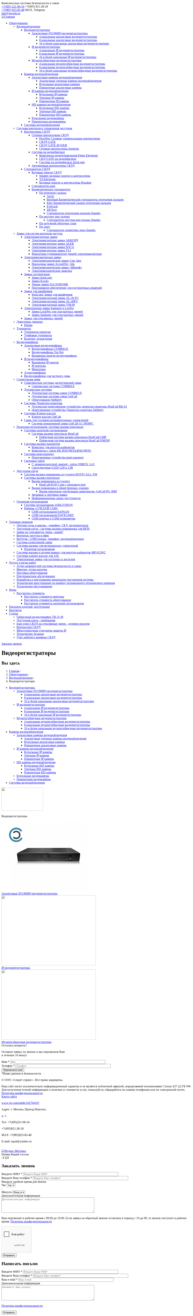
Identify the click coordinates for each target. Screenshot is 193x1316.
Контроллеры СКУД (37, 131)
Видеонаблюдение (28, 26)
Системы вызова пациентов (42, 443)
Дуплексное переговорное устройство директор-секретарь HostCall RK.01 (79, 406)
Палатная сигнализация (39, 549)
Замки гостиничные (37, 274)
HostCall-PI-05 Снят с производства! (62, 484)
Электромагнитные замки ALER (53, 243)
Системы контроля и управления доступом (44, 128)
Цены (12, 589)
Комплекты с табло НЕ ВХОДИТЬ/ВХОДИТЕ (61, 450)
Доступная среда (27, 471)
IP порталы (39, 365)
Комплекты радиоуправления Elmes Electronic (68, 155)
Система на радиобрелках (48, 152)
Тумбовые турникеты (38, 335)
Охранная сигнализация (32, 501)
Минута (7, 1192)
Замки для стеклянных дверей (43, 318)
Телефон (8, 1065)
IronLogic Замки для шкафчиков (52, 294)
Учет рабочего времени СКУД (36, 637)
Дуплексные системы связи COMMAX (57, 393)
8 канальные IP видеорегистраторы (61, 53)
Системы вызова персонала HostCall (55, 433)
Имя (5, 1061)
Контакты (15, 610)
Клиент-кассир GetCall (46, 416)
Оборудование (18, 23)
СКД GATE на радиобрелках (57, 158)
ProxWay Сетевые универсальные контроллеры (69, 138)
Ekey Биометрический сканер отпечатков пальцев (79, 203)
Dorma (28, 325)
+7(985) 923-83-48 (13, 9)
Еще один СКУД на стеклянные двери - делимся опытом (53, 623)
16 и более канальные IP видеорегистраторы (67, 57)
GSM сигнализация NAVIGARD (53, 515)
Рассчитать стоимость (31, 593)
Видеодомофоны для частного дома (47, 376)
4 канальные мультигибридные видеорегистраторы (72, 63)
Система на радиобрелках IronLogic (62, 162)
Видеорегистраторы (37, 29)
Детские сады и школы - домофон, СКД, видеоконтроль (52, 525)
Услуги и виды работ (22, 562)
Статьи (13, 613)
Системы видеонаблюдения (42, 124)
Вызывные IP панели (45, 362)
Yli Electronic (47, 179)
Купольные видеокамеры (48, 118)
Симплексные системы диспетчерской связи (52, 382)
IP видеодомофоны (36, 359)
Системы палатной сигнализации (45, 430)
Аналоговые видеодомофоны (43, 345)
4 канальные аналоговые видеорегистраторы (68, 36)
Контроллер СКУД (29, 627)
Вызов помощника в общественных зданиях (60, 488)
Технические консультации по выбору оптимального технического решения (66, 583)
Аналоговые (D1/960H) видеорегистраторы (60, 33)
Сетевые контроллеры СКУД (50, 135)
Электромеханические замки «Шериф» (57, 267)
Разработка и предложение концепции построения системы (55, 579)
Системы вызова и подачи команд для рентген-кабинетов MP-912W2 (61, 552)
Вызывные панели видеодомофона (54, 355)
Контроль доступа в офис (33, 535)
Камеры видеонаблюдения (41, 74)
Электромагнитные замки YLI (51, 250)
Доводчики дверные (30, 321)
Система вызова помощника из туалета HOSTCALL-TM (60, 474)
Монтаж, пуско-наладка (32, 569)
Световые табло (34, 460)
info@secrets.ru (11, 13)
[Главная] (8, 16)
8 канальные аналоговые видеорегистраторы (68, 40)
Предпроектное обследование (36, 576)
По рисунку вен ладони (54, 216)
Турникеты (24, 328)
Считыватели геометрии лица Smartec (71, 230)
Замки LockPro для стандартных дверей (57, 311)
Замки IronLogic (42, 277)
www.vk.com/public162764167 (20, 1102)
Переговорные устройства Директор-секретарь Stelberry (68, 410)
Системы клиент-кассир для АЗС (38, 555)
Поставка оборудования (32, 572)
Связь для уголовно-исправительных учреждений (56, 420)
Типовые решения (21, 521)
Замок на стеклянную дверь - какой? (40, 532)
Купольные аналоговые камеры (59, 84)
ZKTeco (52, 209)
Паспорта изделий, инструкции (29, 606)
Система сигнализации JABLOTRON (48, 505)
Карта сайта (9, 1096)
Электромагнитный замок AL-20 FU (55, 298)
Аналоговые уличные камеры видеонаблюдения (70, 80)
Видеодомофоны (27, 342)
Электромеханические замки (42, 257)
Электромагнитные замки (40, 236)
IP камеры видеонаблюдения (50, 91)
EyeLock (52, 206)
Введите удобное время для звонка (24, 1181)
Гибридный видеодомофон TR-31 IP (40, 617)
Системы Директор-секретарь (43, 403)
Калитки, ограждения (38, 338)
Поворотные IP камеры (54, 101)
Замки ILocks (40, 281)
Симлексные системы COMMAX (53, 386)
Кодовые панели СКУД (47, 172)
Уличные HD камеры (52, 111)
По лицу (44, 226)
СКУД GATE (47, 141)
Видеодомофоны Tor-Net (48, 352)
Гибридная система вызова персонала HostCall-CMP (72, 437)
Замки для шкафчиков (38, 291)
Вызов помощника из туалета (51, 481)
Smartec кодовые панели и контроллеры (64, 175)
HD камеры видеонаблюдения (51, 104)
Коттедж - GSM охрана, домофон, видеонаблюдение (50, 538)
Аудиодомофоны (35, 372)
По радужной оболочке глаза (57, 223)
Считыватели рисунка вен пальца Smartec (74, 220)
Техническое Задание (30, 633)
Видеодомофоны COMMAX (50, 348)
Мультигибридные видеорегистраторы (57, 60)
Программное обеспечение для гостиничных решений (67, 287)
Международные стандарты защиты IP (41, 630)
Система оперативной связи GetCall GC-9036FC (63, 423)
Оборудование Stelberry (47, 399)
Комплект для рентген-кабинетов (53, 447)
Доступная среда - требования (36, 620)
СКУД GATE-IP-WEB (53, 145)
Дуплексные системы (38, 389)
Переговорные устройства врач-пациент (58, 457)
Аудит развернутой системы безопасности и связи (49, 566)
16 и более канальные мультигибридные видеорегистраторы (78, 70)
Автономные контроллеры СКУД (53, 165)
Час (4, 1185)
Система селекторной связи (34, 542)
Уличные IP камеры (51, 97)
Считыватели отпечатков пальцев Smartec (74, 213)
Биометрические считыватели (51, 189)
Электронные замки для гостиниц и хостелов (46, 559)
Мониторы (39, 369)
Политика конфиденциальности (22, 1093)
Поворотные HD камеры (55, 114)
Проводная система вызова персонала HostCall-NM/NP (74, 440)
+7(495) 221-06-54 (13, 6)
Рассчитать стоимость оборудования (47, 600)
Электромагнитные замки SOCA (53, 247)
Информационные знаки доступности (56, 498)
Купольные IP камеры (53, 94)
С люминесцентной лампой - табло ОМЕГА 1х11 (63, 464)
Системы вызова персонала (42, 477)
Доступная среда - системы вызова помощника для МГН (53, 528)
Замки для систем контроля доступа (40, 233)
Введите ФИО (12, 1174)
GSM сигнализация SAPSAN (50, 511)
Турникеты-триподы (37, 331)
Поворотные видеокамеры (49, 121)
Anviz (50, 196)
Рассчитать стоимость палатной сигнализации (54, 603)
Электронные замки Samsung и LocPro (49, 308)
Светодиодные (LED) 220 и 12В (52, 467)
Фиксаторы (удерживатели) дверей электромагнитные (67, 253)
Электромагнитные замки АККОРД (55, 240)
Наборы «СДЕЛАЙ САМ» (41, 508)
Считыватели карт (43, 186)
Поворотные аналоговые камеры (60, 87)
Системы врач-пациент (39, 454)
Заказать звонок (12, 643)
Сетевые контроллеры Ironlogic (59, 148)
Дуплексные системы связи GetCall (54, 396)
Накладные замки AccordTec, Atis (53, 264)
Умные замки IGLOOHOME (50, 284)
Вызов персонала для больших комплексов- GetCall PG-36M (78, 491)
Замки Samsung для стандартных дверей (57, 315)
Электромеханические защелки (52, 270)
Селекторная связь (28, 379)
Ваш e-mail (10, 1279)
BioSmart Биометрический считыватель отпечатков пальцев (85, 199)
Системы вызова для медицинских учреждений (47, 545)
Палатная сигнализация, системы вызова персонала (50, 426)
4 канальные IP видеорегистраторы (61, 50)
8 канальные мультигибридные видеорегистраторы (72, 67)
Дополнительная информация (21, 1195)
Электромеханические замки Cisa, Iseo (56, 260)
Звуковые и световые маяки (49, 494)
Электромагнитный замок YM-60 (53, 304)
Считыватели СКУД (37, 169)
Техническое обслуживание (34, 586)
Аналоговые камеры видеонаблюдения (57, 77)
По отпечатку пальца (52, 192)
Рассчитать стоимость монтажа (44, 596)
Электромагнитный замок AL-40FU (55, 301)
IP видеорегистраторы (46, 46)
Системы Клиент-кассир (40, 413)
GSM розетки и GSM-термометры (53, 518)
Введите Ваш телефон (17, 1178)
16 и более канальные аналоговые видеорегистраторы (74, 43)
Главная (14, 671)
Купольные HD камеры (54, 108)
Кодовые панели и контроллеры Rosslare (65, 182)
